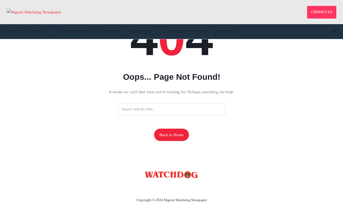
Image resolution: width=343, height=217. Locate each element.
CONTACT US (321, 12)
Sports (227, 31)
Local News (75, 31)
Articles (142, 31)
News (37, 31)
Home (13, 31)
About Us (136, 187)
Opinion (110, 31)
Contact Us (165, 187)
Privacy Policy (200, 187)
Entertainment (189, 31)
